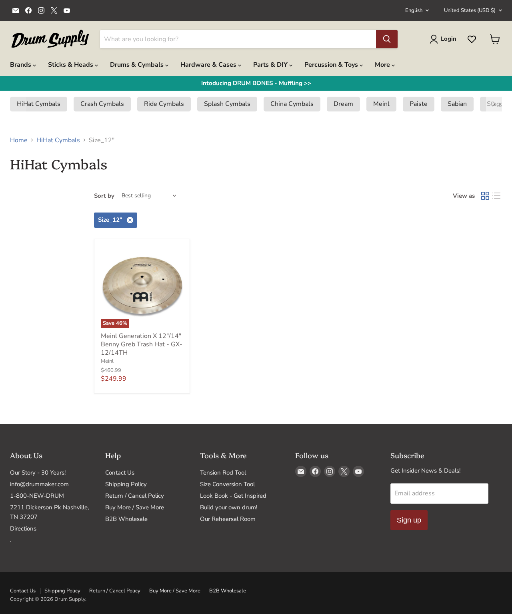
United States (470, 10)
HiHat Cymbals (58, 140)
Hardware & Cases (209, 64)
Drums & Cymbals (137, 64)
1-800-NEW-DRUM (37, 496)
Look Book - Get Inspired (233, 496)
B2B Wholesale (126, 519)
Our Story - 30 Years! (38, 473)
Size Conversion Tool (227, 484)
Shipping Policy (126, 484)
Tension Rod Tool (223, 473)
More (383, 64)
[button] (18, 104)
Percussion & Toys (332, 64)
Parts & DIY (271, 64)
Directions (23, 529)
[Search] (387, 39)
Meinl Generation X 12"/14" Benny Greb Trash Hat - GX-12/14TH (141, 344)
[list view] (496, 195)
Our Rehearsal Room (228, 519)
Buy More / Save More (134, 507)
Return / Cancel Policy (134, 496)
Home (19, 140)
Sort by (104, 196)
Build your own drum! (228, 507)
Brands (21, 64)
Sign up (409, 520)
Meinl (107, 361)
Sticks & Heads (71, 64)
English (413, 10)
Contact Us (119, 473)
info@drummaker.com (39, 484)
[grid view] (485, 195)
